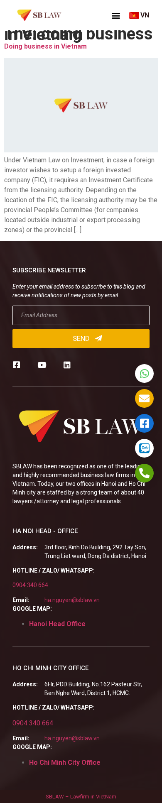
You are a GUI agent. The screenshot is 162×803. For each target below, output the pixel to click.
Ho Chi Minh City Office (65, 762)
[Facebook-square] (16, 365)
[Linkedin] (67, 365)
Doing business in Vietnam (45, 46)
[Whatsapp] (144, 373)
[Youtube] (42, 365)
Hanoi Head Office (57, 624)
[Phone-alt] (144, 473)
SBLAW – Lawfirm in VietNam (81, 796)
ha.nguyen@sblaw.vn (72, 600)
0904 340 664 (30, 585)
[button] (115, 15)
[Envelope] (144, 398)
